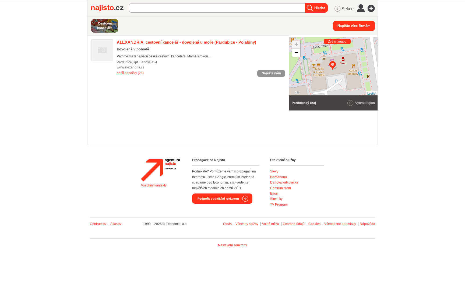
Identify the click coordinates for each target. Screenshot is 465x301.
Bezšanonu (278, 177)
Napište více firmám (354, 26)
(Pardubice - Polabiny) (186, 42)
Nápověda (367, 224)
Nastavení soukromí (232, 245)
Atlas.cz (116, 224)
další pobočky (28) (130, 73)
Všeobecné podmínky (340, 224)
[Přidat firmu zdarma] (372, 8)
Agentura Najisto (160, 170)
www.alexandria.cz (130, 67)
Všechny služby (247, 224)
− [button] (296, 52)
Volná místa (270, 224)
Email (274, 193)
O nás (227, 224)
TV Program (279, 204)
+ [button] (296, 44)
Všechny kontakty (154, 185)
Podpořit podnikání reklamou (218, 198)
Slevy (274, 171)
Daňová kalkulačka (284, 182)
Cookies (314, 224)
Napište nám (271, 73)
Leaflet (371, 93)
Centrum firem (280, 188)
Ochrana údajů (294, 224)
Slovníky (276, 199)
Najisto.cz (110, 8)
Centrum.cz (98, 224)
